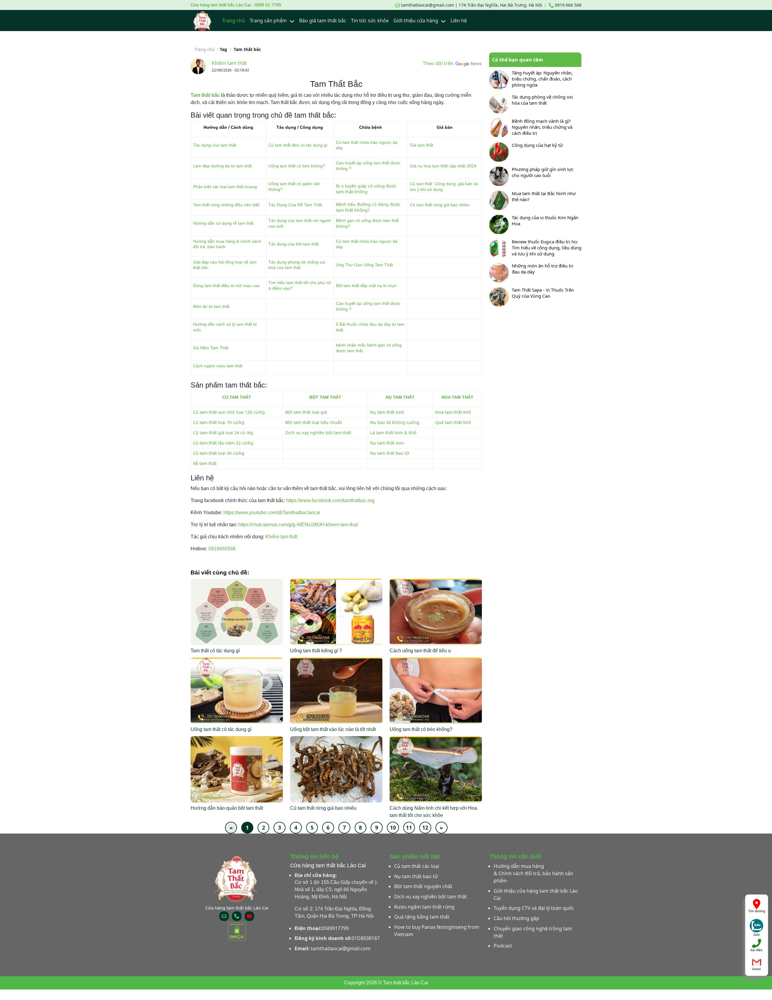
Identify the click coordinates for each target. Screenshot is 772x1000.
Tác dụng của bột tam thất (293, 244)
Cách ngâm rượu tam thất (217, 365)
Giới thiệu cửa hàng (416, 20)
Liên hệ (459, 20)
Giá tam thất (421, 145)
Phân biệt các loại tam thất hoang (225, 186)
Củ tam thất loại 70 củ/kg (218, 422)
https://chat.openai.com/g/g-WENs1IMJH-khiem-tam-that (298, 524)
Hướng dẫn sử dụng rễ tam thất (223, 223)
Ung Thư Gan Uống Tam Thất (364, 264)
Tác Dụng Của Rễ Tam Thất (295, 204)
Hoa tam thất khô (453, 412)
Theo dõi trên (439, 63)
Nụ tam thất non (387, 443)
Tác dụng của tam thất (214, 145)
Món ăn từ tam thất (211, 306)
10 (393, 827)
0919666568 (222, 548)
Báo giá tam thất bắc (322, 20)
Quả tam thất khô (453, 422)
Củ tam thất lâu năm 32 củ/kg (223, 443)
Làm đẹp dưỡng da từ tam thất (222, 165)
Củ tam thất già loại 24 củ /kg (223, 432)
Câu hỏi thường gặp (516, 918)
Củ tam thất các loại (416, 866)
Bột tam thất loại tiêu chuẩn (313, 422)
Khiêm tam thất (229, 63)
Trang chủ (233, 20)
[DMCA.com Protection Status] (237, 931)
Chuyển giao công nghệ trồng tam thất (533, 932)
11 (409, 827)
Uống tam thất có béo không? (296, 165)
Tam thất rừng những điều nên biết (226, 204)
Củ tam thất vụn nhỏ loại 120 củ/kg (229, 412)
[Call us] (237, 916)
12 (425, 827)
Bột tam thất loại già (306, 412)
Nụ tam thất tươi (387, 412)
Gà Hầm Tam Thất (210, 347)
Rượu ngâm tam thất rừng (424, 906)
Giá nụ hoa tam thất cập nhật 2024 (443, 165)
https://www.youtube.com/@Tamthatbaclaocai (271, 512)
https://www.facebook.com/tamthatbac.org (330, 500)
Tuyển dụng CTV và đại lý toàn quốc (534, 908)
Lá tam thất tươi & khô (393, 432)
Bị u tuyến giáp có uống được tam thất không (366, 189)
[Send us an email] (224, 916)
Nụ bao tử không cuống (394, 422)
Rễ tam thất (205, 463)
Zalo (756, 933)
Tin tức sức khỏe (370, 20)
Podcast (503, 945)
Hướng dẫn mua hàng (519, 866)
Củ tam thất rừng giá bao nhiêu (440, 204)
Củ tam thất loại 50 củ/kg (218, 453)
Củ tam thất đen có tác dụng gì (297, 145)
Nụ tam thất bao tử (389, 453)
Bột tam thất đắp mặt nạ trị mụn (366, 285)
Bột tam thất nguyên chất (423, 886)
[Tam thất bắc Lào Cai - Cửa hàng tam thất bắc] (203, 20)
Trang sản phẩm (269, 20)
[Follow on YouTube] (249, 916)
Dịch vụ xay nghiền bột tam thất (318, 432)
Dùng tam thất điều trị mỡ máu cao (226, 285)
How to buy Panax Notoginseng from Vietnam (436, 931)
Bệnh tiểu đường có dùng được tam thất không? (368, 207)
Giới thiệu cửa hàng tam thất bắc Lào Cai (536, 894)
